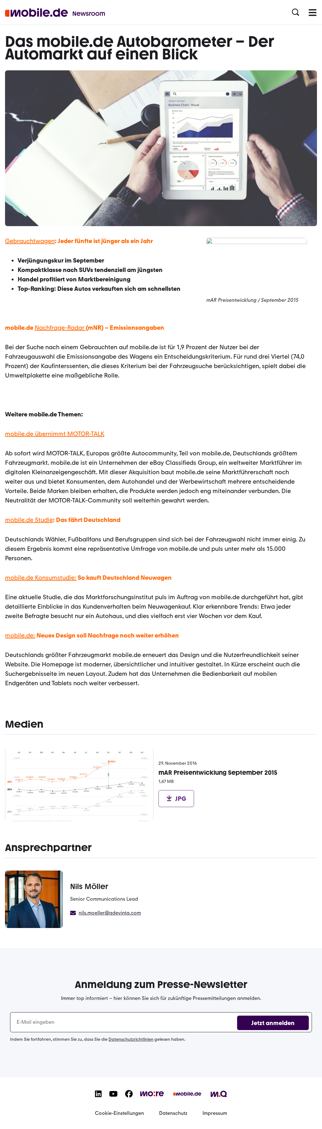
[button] (295, 12)
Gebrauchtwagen (30, 241)
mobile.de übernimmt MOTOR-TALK (54, 433)
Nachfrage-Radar (60, 327)
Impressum (215, 1113)
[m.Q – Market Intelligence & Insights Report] (219, 1098)
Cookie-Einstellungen (119, 1113)
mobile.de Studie (29, 520)
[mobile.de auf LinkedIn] (98, 1099)
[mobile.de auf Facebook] (129, 1099)
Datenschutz (173, 1113)
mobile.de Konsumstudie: (40, 577)
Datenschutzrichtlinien (130, 1039)
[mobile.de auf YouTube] (113, 1099)
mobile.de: (20, 635)
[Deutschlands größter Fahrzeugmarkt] (187, 1099)
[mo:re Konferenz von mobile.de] (152, 1097)
